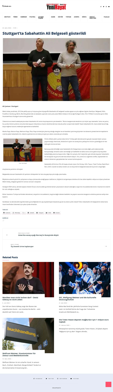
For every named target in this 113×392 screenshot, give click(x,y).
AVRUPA (76, 17)
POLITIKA (32, 17)
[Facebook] (101, 6)
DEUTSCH (7, 17)
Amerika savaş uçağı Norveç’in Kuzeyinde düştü (38, 234)
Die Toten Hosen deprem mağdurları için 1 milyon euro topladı (84, 320)
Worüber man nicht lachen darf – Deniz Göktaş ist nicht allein (20, 298)
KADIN (53, 17)
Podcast (106, 17)
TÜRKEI (15, 17)
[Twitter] (103, 6)
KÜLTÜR (60, 17)
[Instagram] (106, 6)
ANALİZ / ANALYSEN (93, 17)
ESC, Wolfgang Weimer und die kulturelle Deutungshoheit (77, 298)
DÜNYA (84, 17)
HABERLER (24, 17)
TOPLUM (68, 17)
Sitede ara (7, 6)
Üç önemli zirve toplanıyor (22, 246)
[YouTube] (109, 6)
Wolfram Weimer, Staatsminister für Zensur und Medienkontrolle (19, 354)
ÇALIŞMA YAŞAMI (41, 17)
